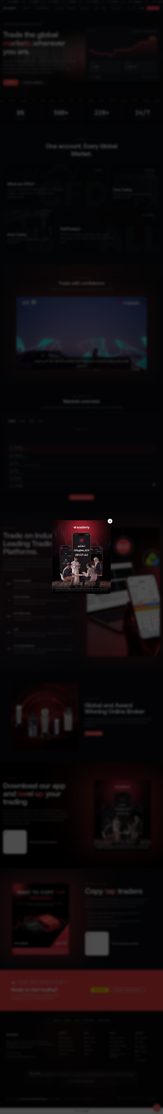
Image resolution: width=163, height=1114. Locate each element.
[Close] (110, 521)
